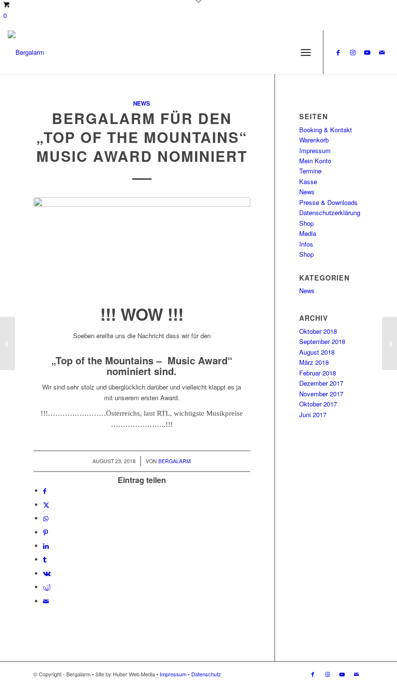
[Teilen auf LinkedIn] (46, 545)
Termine (310, 170)
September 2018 (322, 341)
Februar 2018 (317, 372)
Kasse (308, 181)
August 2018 (317, 352)
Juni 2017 (312, 414)
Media (307, 233)
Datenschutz (206, 674)
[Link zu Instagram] (353, 52)
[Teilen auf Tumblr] (44, 559)
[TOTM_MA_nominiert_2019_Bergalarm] (141, 248)
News (141, 103)
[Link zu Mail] (382, 52)
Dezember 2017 (321, 383)
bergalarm (174, 461)
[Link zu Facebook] (338, 52)
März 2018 (314, 362)
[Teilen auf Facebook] (44, 490)
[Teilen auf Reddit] (47, 587)
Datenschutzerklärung (329, 212)
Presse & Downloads (328, 202)
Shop (306, 223)
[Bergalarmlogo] (26, 52)
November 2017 (321, 393)
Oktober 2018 (318, 331)
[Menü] (306, 52)
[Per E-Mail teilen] (46, 601)
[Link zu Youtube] (367, 52)
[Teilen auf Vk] (47, 573)
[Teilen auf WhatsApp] (45, 518)
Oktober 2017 (318, 403)
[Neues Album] (7, 343)
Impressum (315, 150)
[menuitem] (306, 52)
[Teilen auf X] (46, 504)
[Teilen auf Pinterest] (45, 532)
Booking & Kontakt (325, 129)
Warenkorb (314, 139)
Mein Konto (315, 160)
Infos (306, 244)
